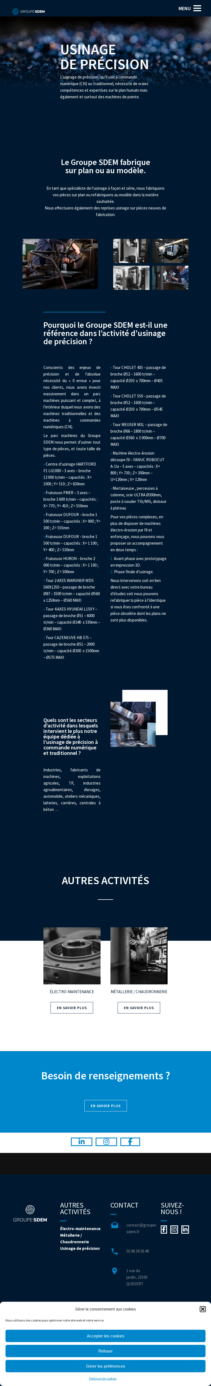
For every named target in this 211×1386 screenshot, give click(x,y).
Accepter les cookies (105, 1336)
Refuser (105, 1351)
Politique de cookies (102, 1378)
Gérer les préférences (105, 1366)
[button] (203, 1309)
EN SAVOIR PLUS (72, 1008)
